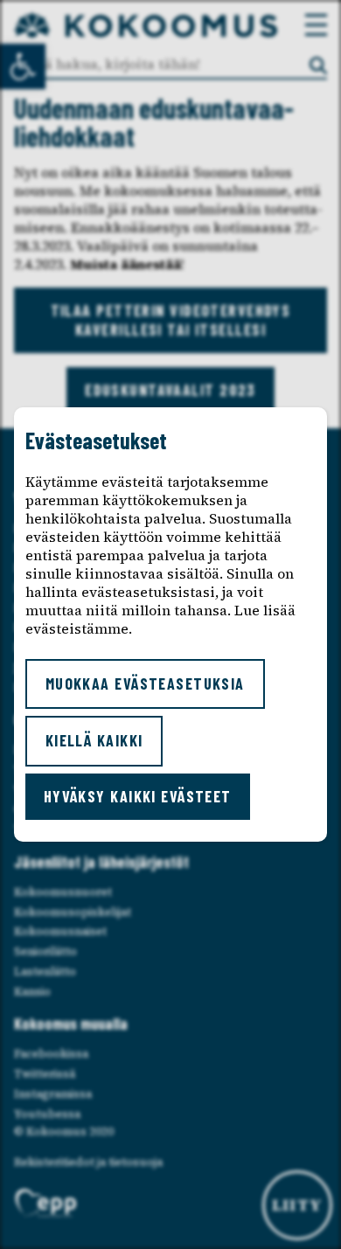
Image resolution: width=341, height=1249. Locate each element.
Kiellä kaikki (94, 740)
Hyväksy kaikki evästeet (138, 796)
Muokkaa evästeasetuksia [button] (145, 683)
